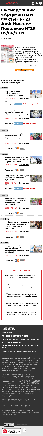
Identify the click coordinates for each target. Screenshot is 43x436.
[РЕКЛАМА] (36, 198)
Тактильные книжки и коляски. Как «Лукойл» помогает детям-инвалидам (15, 201)
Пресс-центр (33, 339)
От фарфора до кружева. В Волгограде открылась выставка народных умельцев (17, 225)
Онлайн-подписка (24, 70)
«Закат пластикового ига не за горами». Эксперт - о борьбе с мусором (17, 159)
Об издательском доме (13, 339)
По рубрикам (19, 80)
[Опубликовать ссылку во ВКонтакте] (16, 148)
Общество (18, 123)
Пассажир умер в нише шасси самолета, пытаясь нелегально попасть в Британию (21, 295)
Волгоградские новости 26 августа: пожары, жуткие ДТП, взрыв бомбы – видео (21, 276)
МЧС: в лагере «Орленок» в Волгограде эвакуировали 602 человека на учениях (21, 313)
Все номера (20, 67)
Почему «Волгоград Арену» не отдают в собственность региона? (16, 112)
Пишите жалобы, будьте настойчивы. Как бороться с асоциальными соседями (17, 136)
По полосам (6, 80)
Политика (18, 104)
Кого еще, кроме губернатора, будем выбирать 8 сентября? (15, 93)
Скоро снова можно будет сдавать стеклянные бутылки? (17, 177)
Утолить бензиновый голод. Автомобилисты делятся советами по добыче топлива (21, 304)
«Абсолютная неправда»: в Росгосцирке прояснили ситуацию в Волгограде (21, 286)
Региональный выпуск (11, 83)
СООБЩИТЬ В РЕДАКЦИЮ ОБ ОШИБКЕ (19, 351)
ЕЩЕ (22, 148)
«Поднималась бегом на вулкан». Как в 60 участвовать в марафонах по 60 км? (17, 248)
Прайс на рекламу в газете (15, 336)
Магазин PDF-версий (12, 342)
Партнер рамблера (21, 424)
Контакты (7, 333)
